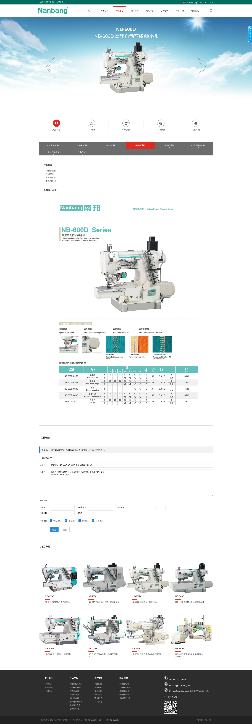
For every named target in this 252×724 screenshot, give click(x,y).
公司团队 (48, 691)
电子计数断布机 (198, 145)
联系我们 (98, 702)
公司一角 (48, 687)
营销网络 (98, 694)
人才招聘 (98, 684)
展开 (250, 34)
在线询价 (98, 687)
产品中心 (120, 10)
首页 (89, 10)
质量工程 (98, 691)
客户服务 (165, 10)
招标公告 (135, 10)
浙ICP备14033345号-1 (91, 720)
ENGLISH (189, 2)
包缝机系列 (111, 145)
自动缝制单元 (53, 152)
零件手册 (180, 10)
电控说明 (195, 10)
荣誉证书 (98, 698)
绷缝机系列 (140, 145)
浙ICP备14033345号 (112, 720)
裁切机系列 (82, 152)
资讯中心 (150, 10)
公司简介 (48, 684)
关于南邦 (104, 10)
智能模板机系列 (53, 145)
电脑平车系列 (82, 145)
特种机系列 (169, 145)
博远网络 (207, 720)
